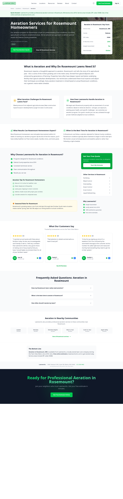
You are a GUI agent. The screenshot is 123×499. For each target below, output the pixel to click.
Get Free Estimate (104, 3)
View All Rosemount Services (45, 50)
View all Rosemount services (60, 336)
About (67, 3)
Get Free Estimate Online (61, 395)
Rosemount (26, 8)
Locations (42, 3)
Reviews (59, 3)
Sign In (117, 3)
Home (12, 8)
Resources (51, 3)
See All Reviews (61, 266)
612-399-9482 (80, 364)
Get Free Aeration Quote (21, 50)
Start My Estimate (97, 165)
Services (34, 3)
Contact (74, 3)
